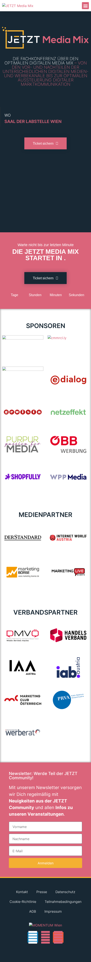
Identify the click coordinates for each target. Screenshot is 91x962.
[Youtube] (45, 937)
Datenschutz (65, 892)
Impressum (53, 911)
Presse (41, 892)
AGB (32, 911)
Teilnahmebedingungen (63, 901)
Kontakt (22, 892)
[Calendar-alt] (58, 937)
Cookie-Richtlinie (23, 901)
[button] (85, 5)
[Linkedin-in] (33, 937)
